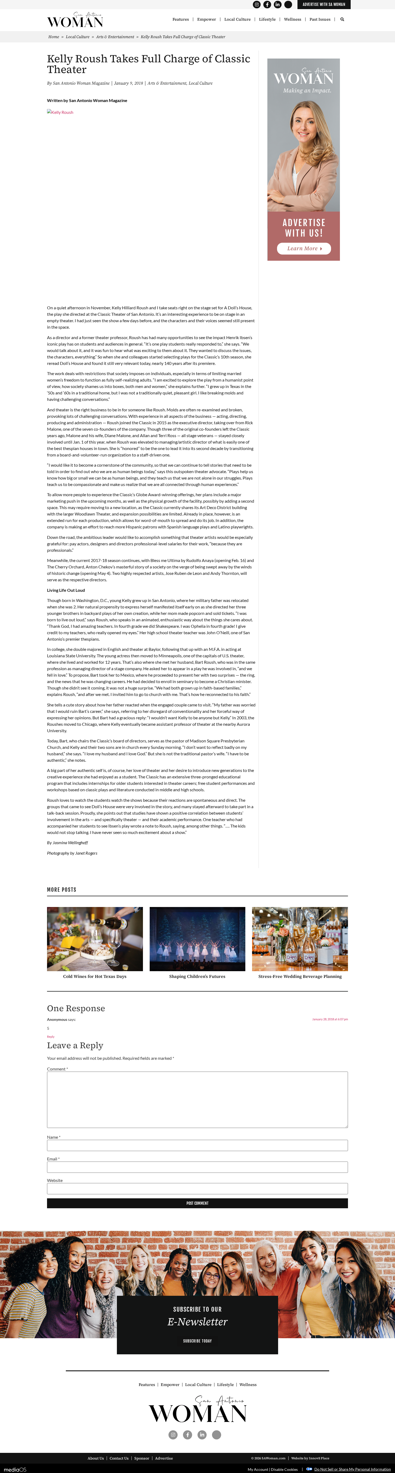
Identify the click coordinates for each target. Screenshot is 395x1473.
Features (181, 19)
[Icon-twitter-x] (288, 5)
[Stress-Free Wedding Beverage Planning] (300, 939)
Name (53, 1137)
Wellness (292, 19)
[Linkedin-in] (278, 5)
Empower (206, 19)
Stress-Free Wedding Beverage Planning (300, 976)
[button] (342, 19)
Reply (51, 1036)
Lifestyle (267, 19)
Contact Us (119, 1458)
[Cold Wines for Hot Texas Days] (95, 939)
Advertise (164, 1458)
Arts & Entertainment (115, 36)
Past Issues (320, 19)
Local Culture (237, 19)
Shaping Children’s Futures (197, 976)
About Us (96, 1458)
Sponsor (141, 1458)
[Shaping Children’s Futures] (198, 939)
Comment (57, 1069)
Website (55, 1180)
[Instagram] (257, 5)
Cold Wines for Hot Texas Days (95, 976)
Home (53, 36)
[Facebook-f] (267, 5)
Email (53, 1159)
